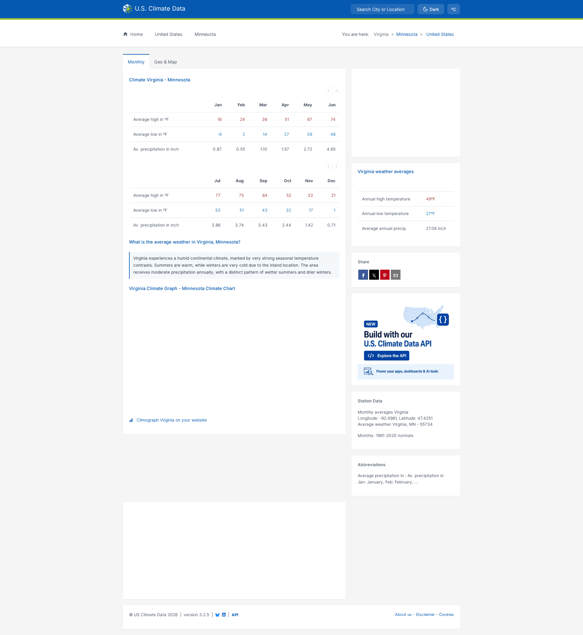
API (235, 615)
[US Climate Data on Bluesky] (217, 615)
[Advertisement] (406, 113)
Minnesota (407, 34)
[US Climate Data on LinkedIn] (224, 614)
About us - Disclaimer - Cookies (424, 614)
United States (439, 34)
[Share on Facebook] (363, 275)
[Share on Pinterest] (385, 275)
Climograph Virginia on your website (172, 420)
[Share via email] (396, 275)
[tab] (165, 61)
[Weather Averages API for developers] (406, 339)
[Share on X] (374, 275)
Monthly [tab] (136, 61)
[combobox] (382, 9)
